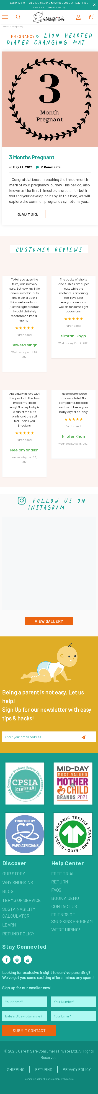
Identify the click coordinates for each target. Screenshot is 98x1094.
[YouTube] (28, 959)
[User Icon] (78, 17)
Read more (27, 214)
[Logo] (49, 16)
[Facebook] (6, 959)
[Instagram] (17, 959)
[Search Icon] (18, 17)
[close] (94, 5)
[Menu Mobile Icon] (5, 17)
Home (5, 26)
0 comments (51, 167)
